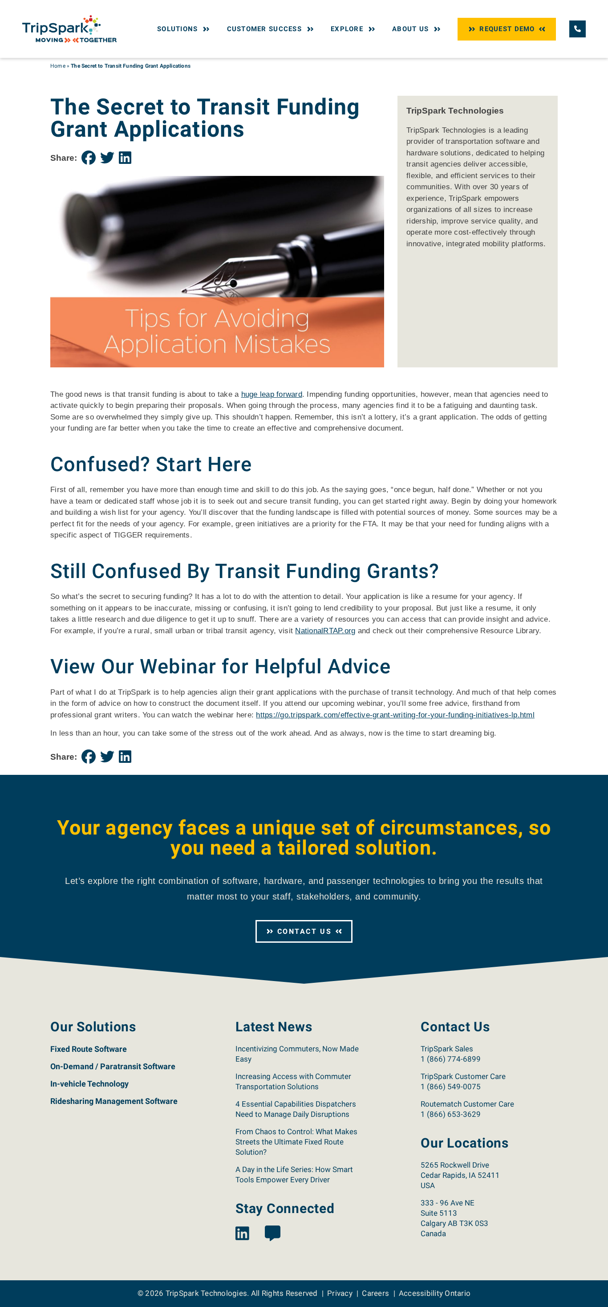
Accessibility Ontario (434, 1293)
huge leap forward (271, 394)
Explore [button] (347, 29)
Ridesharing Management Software (114, 1101)
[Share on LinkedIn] (125, 158)
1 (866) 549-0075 (451, 1086)
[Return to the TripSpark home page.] (69, 28)
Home (57, 66)
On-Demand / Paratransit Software (112, 1066)
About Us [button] (410, 29)
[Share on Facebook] (88, 158)
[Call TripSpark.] (577, 28)
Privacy (340, 1293)
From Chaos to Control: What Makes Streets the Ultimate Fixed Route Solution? (296, 1141)
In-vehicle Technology (89, 1083)
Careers (375, 1293)
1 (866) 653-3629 (451, 1114)
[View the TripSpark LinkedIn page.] (242, 1234)
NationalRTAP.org (325, 631)
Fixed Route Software (88, 1049)
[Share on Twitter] (107, 158)
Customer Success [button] (264, 29)
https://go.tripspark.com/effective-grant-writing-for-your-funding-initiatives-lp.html (395, 715)
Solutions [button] (177, 29)
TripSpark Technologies (206, 1293)
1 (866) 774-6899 (451, 1059)
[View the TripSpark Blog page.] (272, 1234)
